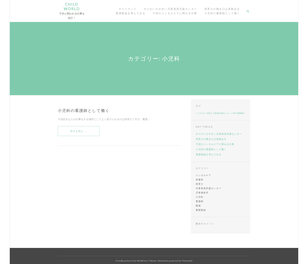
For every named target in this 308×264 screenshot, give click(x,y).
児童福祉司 (202, 192)
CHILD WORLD (72, 6)
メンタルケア (201, 113)
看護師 (199, 201)
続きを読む (78, 132)
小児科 (233, 113)
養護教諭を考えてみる (130, 13)
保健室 (199, 179)
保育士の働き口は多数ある (222, 8)
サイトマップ (128, 8)
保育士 (209, 113)
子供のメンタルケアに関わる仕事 (175, 13)
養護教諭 (240, 113)
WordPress (142, 261)
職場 (198, 205)
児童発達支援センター (222, 113)
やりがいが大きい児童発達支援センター (170, 8)
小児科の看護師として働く (222, 13)
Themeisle (187, 261)
